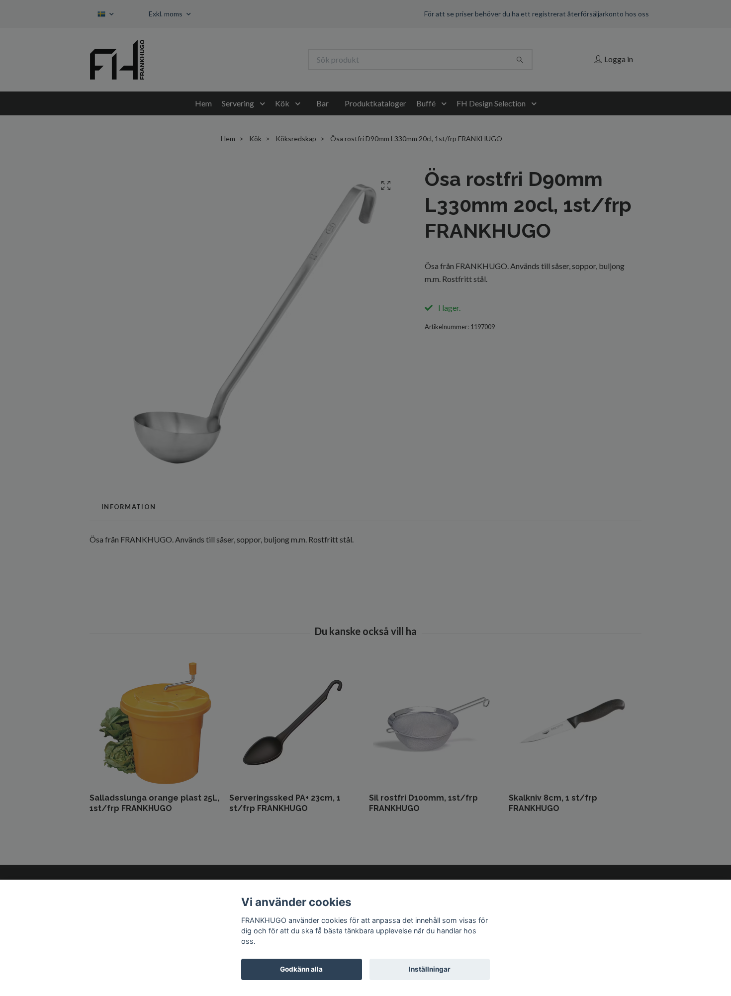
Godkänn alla (301, 969)
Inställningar (430, 969)
